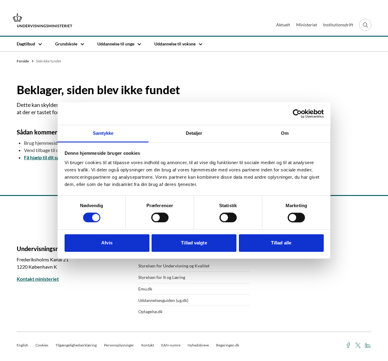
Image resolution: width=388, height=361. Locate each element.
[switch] (160, 218)
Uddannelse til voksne (175, 43)
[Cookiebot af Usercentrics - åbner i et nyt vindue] (297, 113)
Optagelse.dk (150, 311)
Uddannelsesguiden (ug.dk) (163, 300)
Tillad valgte (194, 242)
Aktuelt (283, 24)
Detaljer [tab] (194, 133)
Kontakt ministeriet (38, 279)
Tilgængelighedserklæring (76, 345)
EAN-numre (170, 345)
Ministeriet (306, 24)
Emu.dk (145, 288)
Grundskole (66, 43)
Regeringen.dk (227, 345)
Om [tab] (285, 133)
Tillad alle (281, 242)
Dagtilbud (26, 43)
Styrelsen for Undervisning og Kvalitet (173, 265)
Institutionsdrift (338, 24)
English (22, 345)
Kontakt (147, 345)
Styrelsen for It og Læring (161, 277)
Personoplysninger (119, 345)
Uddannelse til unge (115, 43)
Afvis (106, 242)
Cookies (41, 345)
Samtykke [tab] (103, 133)
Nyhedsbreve (198, 345)
